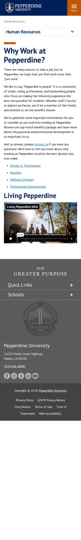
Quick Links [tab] (20, 285)
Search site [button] (11, 6)
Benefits (15, 173)
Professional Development (28, 187)
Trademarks (27, 413)
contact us (41, 144)
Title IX (61, 407)
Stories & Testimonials (25, 166)
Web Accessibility (50, 413)
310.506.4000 (14, 366)
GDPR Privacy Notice (51, 400)
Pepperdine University (19, 3)
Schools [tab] (16, 294)
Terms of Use (43, 407)
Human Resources (23, 32)
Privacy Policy (25, 400)
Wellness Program (22, 180)
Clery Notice (23, 407)
